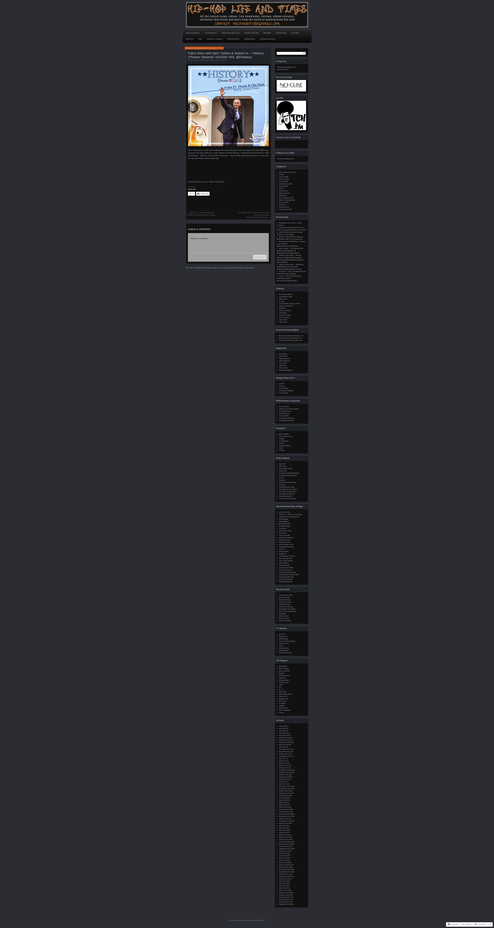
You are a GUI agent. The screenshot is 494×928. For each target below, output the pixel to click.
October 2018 (283, 740)
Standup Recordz (285, 621)
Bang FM (282, 464)
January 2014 (284, 839)
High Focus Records (286, 607)
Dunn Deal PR (284, 407)
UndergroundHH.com (286, 577)
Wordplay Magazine (286, 370)
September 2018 (285, 742)
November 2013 (284, 844)
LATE (281, 685)
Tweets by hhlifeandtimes (285, 159)
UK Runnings (283, 393)
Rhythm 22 (282, 554)
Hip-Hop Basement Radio (288, 475)
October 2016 (283, 775)
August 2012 (283, 879)
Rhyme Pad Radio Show (287, 482)
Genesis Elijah (284, 680)
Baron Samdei (284, 434)
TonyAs (281, 713)
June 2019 (282, 733)
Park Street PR (284, 413)
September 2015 (285, 793)
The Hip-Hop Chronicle (287, 556)
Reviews (267, 33)
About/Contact (193, 33)
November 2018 (284, 738)
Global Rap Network (286, 538)
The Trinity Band (284, 710)
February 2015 (284, 809)
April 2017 (282, 761)
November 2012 (284, 872)
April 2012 (282, 888)
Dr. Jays (281, 301)
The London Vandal (286, 561)
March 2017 (283, 763)
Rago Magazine (284, 359)
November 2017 (284, 752)
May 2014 (282, 830)
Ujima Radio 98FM (285, 496)
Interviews (281, 33)
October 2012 (283, 874)
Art (280, 175)
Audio (197, 60)
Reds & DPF (283, 696)
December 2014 (284, 814)
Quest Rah (282, 692)
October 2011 (283, 902)
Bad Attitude (283, 666)
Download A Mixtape (286, 391)
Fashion (282, 191)
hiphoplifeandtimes (199, 48)
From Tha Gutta (284, 535)
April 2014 (282, 832)
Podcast (190, 39)
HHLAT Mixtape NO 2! (231, 33)
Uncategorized (284, 209)
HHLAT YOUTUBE (252, 33)
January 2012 (284, 895)
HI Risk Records (284, 604)
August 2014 (283, 823)
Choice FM (282, 471)
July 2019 (282, 731)
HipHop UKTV (284, 643)
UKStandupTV (284, 650)
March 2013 (283, 863)
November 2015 (284, 789)
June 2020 (282, 726)
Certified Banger (284, 526)
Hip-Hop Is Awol (284, 542)
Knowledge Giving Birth (287, 609)
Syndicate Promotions (286, 418)
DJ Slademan (283, 388)
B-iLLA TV (282, 634)
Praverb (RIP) (283, 416)
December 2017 (284, 749)
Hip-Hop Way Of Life (286, 544)
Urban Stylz (283, 320)
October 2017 (283, 754)
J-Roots (281, 443)
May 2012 (282, 886)
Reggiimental (283, 699)
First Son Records (285, 602)
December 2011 (284, 897)
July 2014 (282, 826)
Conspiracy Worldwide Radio (289, 473)
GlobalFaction (284, 639)
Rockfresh (282, 308)
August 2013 (283, 851)
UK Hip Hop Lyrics (285, 570)
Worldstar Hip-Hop (285, 653)
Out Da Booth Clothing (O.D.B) (289, 304)
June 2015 (282, 800)
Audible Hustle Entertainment (289, 517)
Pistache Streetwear (286, 306)
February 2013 (284, 865)
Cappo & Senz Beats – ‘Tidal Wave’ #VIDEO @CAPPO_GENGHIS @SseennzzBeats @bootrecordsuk (290, 267)
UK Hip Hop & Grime (286, 568)
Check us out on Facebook (288, 137)
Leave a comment (220, 60)
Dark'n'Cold (283, 299)
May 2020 (282, 728)
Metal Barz (282, 614)
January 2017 (284, 768)
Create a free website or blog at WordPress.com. (247, 920)
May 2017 (282, 758)
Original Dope (284, 616)
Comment (260, 257)
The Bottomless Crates (287, 487)
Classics (282, 179)
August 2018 (283, 745)
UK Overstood (284, 648)
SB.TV (281, 646)
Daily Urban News (285, 531)
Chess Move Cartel (285, 297)
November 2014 (284, 816)
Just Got (282, 549)
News (211, 60)
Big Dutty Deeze (284, 676)
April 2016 (282, 784)
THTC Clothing (284, 317)
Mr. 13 (281, 689)
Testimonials (211, 33)
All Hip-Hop (283, 354)
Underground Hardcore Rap (289, 575)
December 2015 (284, 786)
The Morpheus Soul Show (288, 489)
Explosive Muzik (284, 600)
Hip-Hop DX (283, 356)
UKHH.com (283, 365)
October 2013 (283, 846)
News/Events (233, 39)
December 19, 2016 (216, 48)
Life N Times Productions (287, 611)
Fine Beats (282, 533)
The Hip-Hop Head (285, 558)
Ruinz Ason (283, 701)
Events (281, 186)
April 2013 (282, 860)
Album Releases (267, 39)
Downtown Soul (284, 597)
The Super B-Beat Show (287, 492)
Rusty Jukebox (284, 618)
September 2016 (285, 777)
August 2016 (283, 779)
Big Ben (281, 673)
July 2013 (282, 853)
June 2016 (282, 782)
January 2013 (284, 867)
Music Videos (283, 198)
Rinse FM (282, 485)
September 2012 (285, 876)
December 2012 (284, 869)
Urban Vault (283, 322)
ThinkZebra (283, 313)
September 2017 (285, 756)
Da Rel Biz (282, 528)
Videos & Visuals (214, 39)
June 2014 (282, 828)
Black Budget (283, 519)
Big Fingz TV (283, 636)
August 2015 (283, 795)
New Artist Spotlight (285, 200)
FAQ (200, 39)
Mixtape (281, 195)
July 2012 (282, 881)
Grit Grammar (283, 682)
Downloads (249, 39)
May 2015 (282, 802)
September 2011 (284, 904)
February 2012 (284, 893)
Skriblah (282, 706)
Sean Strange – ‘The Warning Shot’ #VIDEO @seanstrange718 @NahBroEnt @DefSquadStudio (290, 251)
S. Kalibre (282, 703)
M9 (280, 687)
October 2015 (283, 791)
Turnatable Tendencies (287, 494)
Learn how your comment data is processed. (236, 268)
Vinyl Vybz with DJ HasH (287, 499)
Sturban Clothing (285, 310)
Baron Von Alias (284, 671)
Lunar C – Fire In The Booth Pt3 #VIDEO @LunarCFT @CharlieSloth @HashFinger (289, 278)
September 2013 (285, 849)
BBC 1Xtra (282, 466)
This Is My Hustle (285, 315)
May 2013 (282, 858)
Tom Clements (284, 563)
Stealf (281, 448)
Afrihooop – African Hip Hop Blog (290, 514)
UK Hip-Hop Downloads (287, 572)
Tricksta (281, 450)
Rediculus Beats (284, 446)
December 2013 (284, 842)
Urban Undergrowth (286, 579)
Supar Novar (283, 708)
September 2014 (285, 821)
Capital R (282, 678)
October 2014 (283, 819)
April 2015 (282, 805)
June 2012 (282, 883)
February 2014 (284, 837)
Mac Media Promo (285, 411)
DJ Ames (282, 386)
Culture (295, 33)
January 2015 (284, 812)
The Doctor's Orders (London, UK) (291, 340)
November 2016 (284, 772)
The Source (283, 363)
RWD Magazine (284, 361)
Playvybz (282, 480)
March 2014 (283, 835)
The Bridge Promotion (286, 420)
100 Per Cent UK (285, 512)
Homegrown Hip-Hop (286, 547)
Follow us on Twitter (285, 153)
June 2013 (282, 856)
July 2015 (282, 798)
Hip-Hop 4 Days (284, 540)
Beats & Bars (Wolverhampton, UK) (291, 336)
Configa (281, 439)
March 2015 (283, 807)
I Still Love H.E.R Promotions (289, 409)
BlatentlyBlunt (284, 521)
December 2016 (284, 770)
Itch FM (281, 478)
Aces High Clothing (285, 294)
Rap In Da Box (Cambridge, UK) (290, 338)
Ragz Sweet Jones (285, 694)
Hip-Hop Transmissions (287, 641)
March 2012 (283, 890)
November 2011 (284, 900)
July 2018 (282, 747)
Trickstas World (284, 565)
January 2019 (284, 735)
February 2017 (284, 765)
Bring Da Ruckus (285, 524)
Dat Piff (281, 384)
